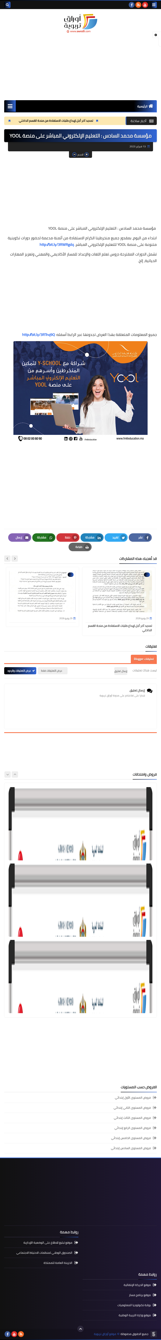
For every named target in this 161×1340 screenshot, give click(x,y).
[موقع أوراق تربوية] (80, 23)
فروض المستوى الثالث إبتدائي (132, 1117)
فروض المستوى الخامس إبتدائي (131, 1138)
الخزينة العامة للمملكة (58, 1262)
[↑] (80, 1329)
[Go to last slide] (15, 558)
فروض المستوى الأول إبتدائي (133, 1097)
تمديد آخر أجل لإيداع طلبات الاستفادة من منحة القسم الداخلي (86, 120)
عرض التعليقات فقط (51, 670)
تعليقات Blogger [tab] (144, 659)
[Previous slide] (15, 774)
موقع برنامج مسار (140, 1295)
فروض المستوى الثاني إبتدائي (132, 1107)
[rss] (138, 5)
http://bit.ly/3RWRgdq (57, 244)
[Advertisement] (80, 66)
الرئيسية (142, 106)
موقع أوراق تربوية (105, 1334)
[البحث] (7, 5)
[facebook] (132, 5)
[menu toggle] (154, 5)
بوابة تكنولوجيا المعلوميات (134, 1305)
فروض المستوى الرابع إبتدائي (132, 1128)
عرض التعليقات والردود (19, 670)
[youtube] (145, 5)
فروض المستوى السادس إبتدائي (131, 1148)
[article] (80, 823)
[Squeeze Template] (154, 1334)
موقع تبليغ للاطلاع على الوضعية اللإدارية (47, 1242)
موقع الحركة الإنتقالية (137, 1285)
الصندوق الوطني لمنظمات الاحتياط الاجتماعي (44, 1252)
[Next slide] (7, 558)
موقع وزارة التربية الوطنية (135, 1315)
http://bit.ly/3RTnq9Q (38, 334)
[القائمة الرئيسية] (10, 106)
